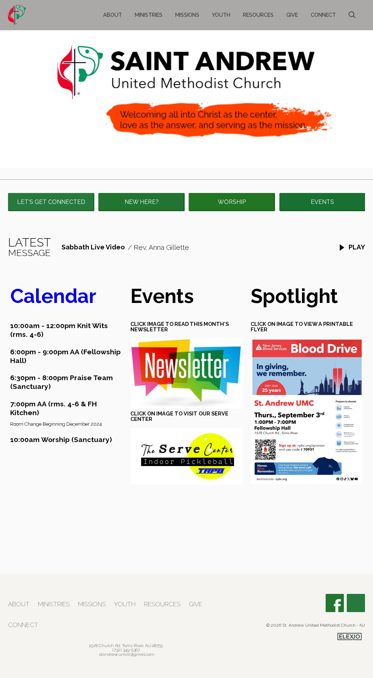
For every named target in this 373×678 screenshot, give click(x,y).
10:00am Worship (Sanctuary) (61, 439)
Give (292, 15)
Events (322, 201)
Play (356, 247)
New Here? (142, 201)
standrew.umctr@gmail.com (126, 654)
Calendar (53, 296)
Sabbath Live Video (93, 247)
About (112, 15)
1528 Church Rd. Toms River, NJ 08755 (126, 645)
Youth (221, 15)
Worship (232, 201)
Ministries (148, 15)
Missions (187, 15)
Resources (258, 15)
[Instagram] (356, 603)
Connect (323, 15)
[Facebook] (335, 603)
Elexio (349, 636)
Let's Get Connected (51, 201)
